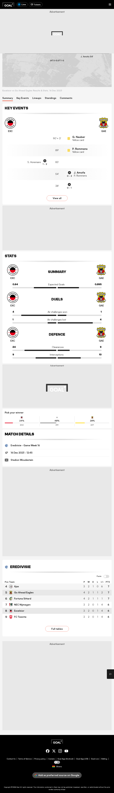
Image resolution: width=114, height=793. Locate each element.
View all (57, 198)
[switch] (106, 576)
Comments (66, 98)
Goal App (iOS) (82, 759)
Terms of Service (25, 759)
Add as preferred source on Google (58, 775)
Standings (50, 98)
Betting (104, 759)
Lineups (36, 98)
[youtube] (66, 751)
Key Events (22, 98)
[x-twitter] (54, 751)
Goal (18, 787)
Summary (7, 98)
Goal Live (95, 759)
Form (99, 576)
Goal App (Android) (65, 759)
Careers (51, 759)
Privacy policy (40, 759)
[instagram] (60, 751)
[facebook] (47, 751)
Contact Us (11, 759)
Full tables (57, 628)
